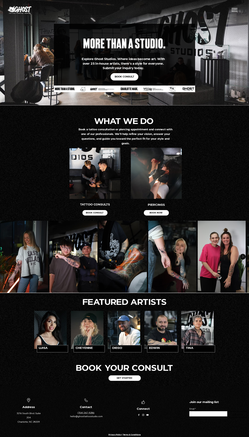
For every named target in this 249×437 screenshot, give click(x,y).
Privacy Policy (115, 435)
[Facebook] (139, 415)
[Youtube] (147, 415)
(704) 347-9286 (86, 412)
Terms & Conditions (132, 435)
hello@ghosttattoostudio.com (86, 416)
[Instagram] (143, 415)
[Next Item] (243, 257)
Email (192, 409)
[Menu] (234, 9)
